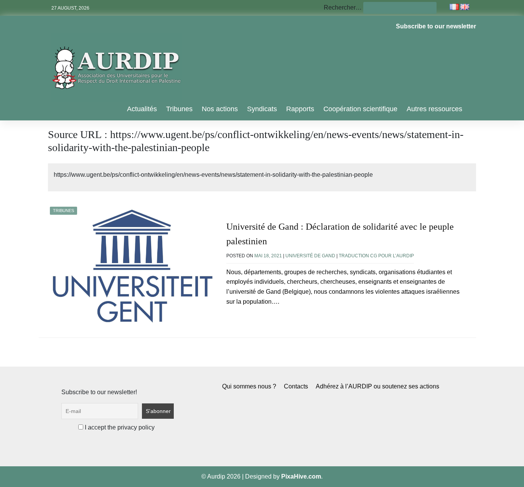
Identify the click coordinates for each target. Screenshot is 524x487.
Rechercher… (343, 7)
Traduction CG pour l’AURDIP (376, 255)
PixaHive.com (301, 476)
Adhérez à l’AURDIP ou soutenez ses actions (377, 386)
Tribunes (179, 109)
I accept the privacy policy (119, 427)
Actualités (142, 109)
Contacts (296, 386)
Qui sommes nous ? (249, 386)
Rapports (300, 109)
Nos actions (220, 109)
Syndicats (262, 109)
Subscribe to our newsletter (436, 26)
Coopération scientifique (360, 109)
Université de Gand (310, 255)
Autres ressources (434, 109)
